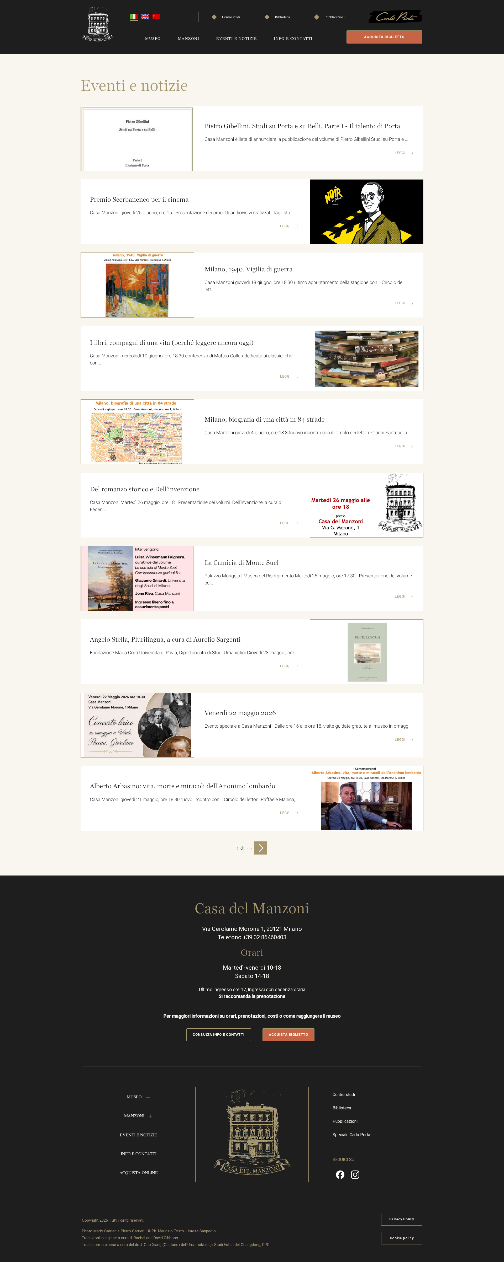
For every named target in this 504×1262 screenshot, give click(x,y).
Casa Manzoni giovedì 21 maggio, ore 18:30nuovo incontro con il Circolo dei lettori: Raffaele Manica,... (194, 799)
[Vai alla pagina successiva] (260, 848)
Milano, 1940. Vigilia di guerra (248, 269)
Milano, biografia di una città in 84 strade (264, 419)
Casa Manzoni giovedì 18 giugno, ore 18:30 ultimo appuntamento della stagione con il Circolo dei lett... (303, 286)
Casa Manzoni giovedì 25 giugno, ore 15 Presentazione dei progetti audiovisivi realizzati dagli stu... (191, 213)
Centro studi (231, 16)
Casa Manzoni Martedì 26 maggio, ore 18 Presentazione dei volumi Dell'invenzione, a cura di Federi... (186, 506)
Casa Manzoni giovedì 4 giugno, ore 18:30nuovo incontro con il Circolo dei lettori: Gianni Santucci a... (307, 433)
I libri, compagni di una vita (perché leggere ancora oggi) (171, 342)
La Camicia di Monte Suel (241, 562)
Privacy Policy (401, 1219)
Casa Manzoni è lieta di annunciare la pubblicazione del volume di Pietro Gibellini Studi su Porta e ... (306, 139)
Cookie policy (401, 1238)
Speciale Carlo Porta (351, 1134)
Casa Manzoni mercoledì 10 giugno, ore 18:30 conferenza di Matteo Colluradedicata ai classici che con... (191, 359)
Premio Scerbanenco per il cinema (139, 199)
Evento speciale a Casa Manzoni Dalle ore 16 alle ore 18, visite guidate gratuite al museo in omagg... (308, 726)
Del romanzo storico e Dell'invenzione (145, 489)
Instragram (355, 1176)
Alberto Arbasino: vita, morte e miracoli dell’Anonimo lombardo (182, 786)
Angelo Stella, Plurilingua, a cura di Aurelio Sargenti (165, 639)
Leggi (401, 153)
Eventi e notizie (236, 38)
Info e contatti (293, 38)
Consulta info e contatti (218, 1035)
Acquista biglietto (384, 37)
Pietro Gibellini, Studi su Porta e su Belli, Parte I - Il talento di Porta (302, 126)
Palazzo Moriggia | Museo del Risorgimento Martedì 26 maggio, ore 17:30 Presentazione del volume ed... (308, 579)
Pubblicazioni (334, 16)
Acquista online (138, 1172)
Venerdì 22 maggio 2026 (240, 713)
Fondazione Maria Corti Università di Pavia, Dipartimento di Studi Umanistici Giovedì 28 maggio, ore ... (194, 653)
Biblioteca (282, 16)
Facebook (340, 1176)
